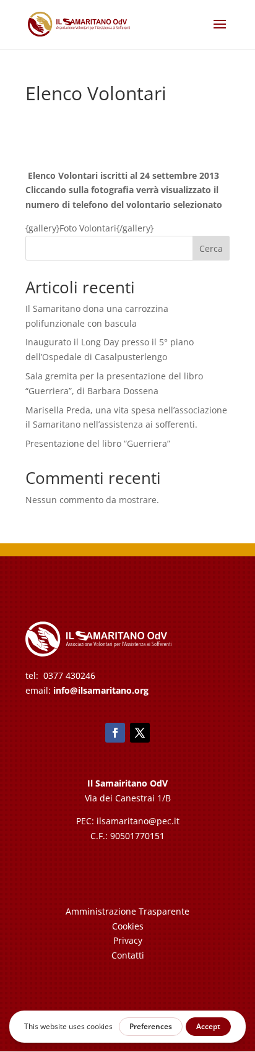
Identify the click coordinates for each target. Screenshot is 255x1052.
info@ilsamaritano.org (101, 690)
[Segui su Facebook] (115, 733)
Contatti (127, 955)
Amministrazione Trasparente (127, 911)
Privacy (127, 940)
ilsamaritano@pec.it (138, 821)
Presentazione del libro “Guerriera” (97, 443)
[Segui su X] (140, 733)
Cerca (211, 248)
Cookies (128, 926)
